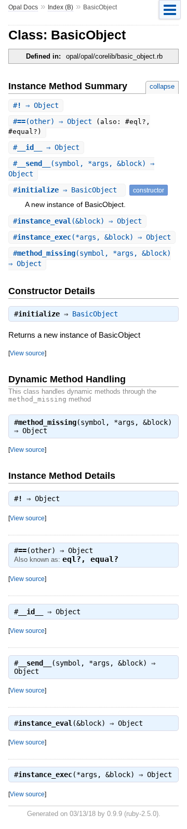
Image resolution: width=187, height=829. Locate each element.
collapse (162, 86)
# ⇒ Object (36, 105)
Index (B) (60, 7)
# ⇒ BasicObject (67, 190)
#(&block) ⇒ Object (77, 221)
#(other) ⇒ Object (54, 121)
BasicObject (95, 314)
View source (27, 353)
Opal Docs (23, 7)
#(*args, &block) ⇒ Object (92, 237)
